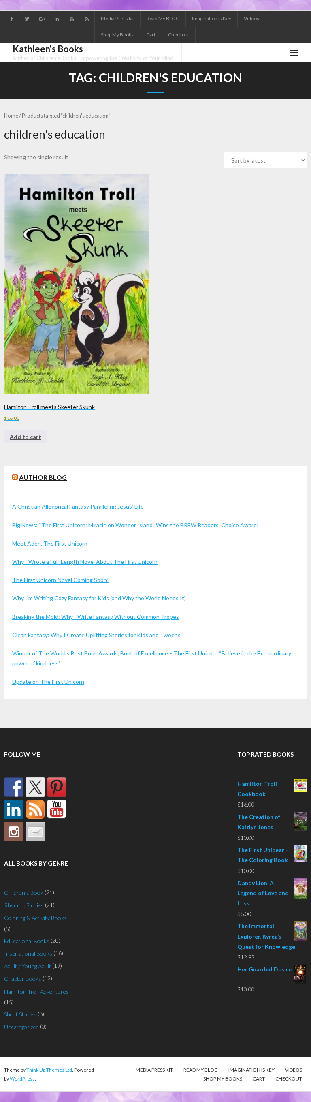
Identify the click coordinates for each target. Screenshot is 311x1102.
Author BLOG (43, 477)
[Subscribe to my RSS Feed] (35, 809)
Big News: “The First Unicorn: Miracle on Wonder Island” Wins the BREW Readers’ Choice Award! (135, 525)
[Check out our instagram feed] (13, 831)
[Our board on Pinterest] (56, 787)
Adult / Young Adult (27, 966)
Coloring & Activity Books (35, 917)
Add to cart (25, 436)
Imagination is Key (211, 18)
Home (11, 115)
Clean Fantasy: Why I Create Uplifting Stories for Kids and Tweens (96, 634)
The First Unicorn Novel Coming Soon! (60, 579)
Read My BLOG (163, 18)
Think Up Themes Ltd (49, 1070)
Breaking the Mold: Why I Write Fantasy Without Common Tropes (95, 616)
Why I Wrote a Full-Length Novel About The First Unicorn (85, 561)
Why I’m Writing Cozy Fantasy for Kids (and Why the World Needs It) (99, 598)
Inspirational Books (28, 953)
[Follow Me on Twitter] (35, 787)
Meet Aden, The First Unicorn (49, 543)
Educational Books (26, 940)
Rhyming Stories (24, 905)
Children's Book (23, 892)
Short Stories (20, 1014)
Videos (251, 18)
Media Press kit (117, 18)
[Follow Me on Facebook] (13, 787)
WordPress (22, 1079)
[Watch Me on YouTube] (56, 809)
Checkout (178, 35)
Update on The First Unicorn (48, 681)
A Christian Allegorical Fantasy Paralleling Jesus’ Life (78, 506)
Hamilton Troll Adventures (36, 991)
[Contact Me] (35, 831)
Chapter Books (22, 978)
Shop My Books (117, 35)
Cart (151, 35)
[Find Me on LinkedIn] (13, 809)
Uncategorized (21, 1026)
